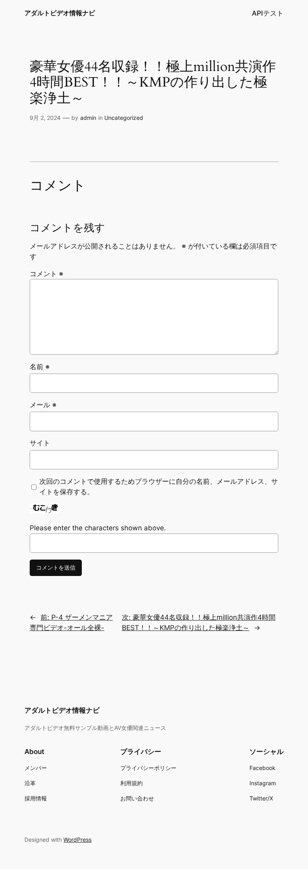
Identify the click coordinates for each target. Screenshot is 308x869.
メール (43, 405)
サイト (40, 443)
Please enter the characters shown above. (98, 528)
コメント (46, 274)
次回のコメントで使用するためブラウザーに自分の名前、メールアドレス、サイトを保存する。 (158, 486)
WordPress (77, 839)
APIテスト (268, 13)
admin (88, 117)
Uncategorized (123, 117)
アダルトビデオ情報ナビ (59, 13)
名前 (40, 367)
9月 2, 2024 (45, 117)
